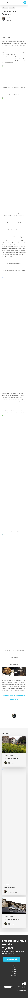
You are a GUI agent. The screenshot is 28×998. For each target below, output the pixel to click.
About (14, 967)
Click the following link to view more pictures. (14, 695)
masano (8, 17)
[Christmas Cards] (14, 832)
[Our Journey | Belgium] (14, 912)
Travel (12, 7)
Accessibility (14, 975)
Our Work (14, 971)
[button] (24, 2)
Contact (14, 973)
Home (14, 965)
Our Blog (5, 7)
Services (14, 969)
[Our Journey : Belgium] (14, 751)
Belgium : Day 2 (14, 699)
